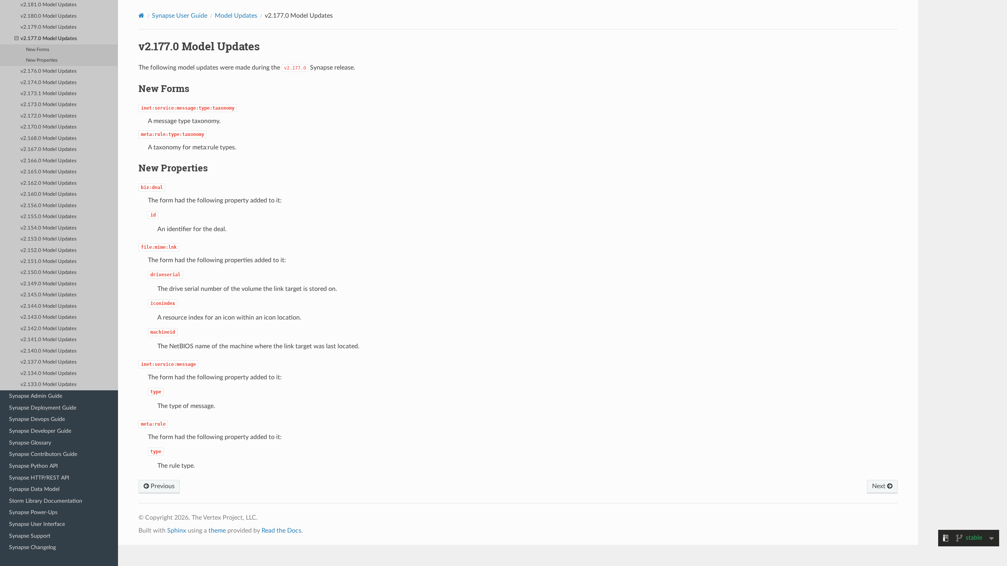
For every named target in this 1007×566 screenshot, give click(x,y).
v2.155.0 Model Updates (48, 216)
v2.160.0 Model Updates (48, 194)
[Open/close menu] (16, 38)
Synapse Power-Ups (33, 512)
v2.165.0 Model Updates (48, 172)
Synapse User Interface (37, 524)
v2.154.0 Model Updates (48, 228)
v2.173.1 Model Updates (48, 93)
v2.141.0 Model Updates (48, 339)
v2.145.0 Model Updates (48, 295)
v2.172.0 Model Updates (48, 116)
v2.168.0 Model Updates (48, 138)
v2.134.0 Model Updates (48, 373)
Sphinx (176, 530)
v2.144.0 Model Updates (48, 306)
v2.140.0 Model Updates (48, 351)
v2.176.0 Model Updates (48, 71)
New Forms (37, 50)
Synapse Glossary (30, 443)
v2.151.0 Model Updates (48, 261)
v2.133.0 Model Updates (48, 384)
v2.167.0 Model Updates (48, 149)
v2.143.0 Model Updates (48, 317)
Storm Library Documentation (45, 501)
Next (879, 486)
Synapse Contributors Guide (43, 454)
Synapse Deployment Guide (42, 408)
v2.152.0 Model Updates (48, 250)
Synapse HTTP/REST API (39, 478)
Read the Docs (281, 530)
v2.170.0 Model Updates (48, 127)
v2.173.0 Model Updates (48, 104)
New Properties (41, 60)
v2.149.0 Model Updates (48, 284)
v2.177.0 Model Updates (48, 38)
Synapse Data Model (34, 489)
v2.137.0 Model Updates (48, 362)
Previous (162, 486)
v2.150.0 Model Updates (48, 272)
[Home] (141, 15)
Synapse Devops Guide (37, 419)
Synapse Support (29, 536)
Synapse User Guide (179, 16)
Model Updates (236, 16)
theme (217, 530)
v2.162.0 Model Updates (48, 183)
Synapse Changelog (32, 547)
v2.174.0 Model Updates (48, 82)
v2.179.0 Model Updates (48, 27)
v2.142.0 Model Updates (48, 328)
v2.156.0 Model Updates (48, 205)
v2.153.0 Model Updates (48, 239)
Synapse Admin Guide (35, 396)
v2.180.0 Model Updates (48, 16)
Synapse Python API (33, 466)
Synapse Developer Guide (40, 431)
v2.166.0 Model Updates (48, 161)
